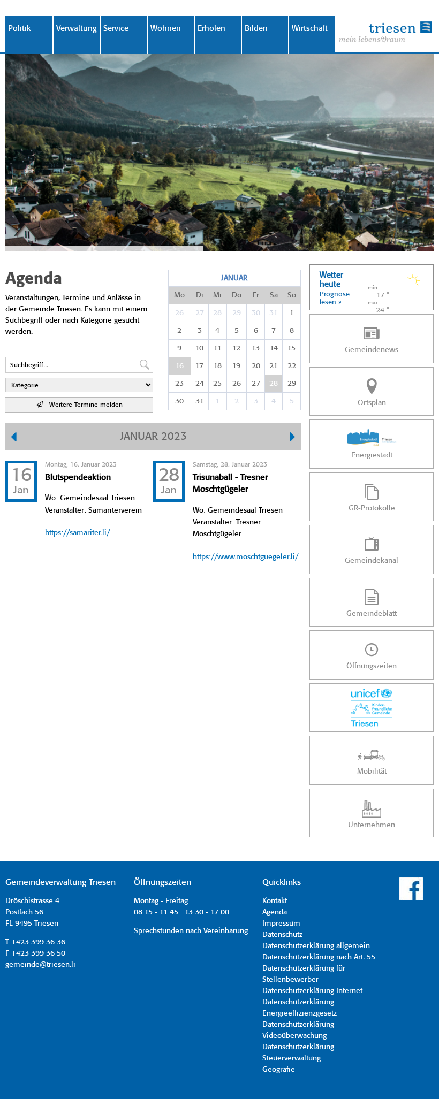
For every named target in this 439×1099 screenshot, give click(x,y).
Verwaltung (76, 29)
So (291, 295)
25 (217, 383)
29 (236, 313)
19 (236, 366)
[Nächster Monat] (293, 438)
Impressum (281, 923)
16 (180, 366)
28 (217, 313)
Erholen (211, 29)
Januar (234, 278)
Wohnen (165, 29)
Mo (179, 295)
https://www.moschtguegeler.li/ (245, 557)
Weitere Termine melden (83, 404)
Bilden (256, 29)
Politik (19, 29)
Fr (256, 295)
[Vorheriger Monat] (14, 438)
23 (179, 383)
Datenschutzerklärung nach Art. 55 (318, 957)
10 (199, 348)
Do (236, 295)
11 (218, 348)
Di (199, 295)
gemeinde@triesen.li (40, 964)
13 (256, 348)
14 (274, 348)
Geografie (278, 1069)
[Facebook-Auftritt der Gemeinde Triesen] (411, 899)
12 (236, 348)
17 (199, 366)
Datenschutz (282, 934)
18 (218, 366)
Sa (274, 295)
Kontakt (274, 901)
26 (179, 313)
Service (115, 29)
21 (273, 366)
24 (199, 383)
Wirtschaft (310, 29)
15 (291, 348)
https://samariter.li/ (77, 533)
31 (273, 313)
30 (256, 313)
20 (256, 366)
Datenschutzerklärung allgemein (316, 946)
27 (199, 313)
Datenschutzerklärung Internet (312, 991)
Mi (217, 295)
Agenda (274, 912)
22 (291, 366)
